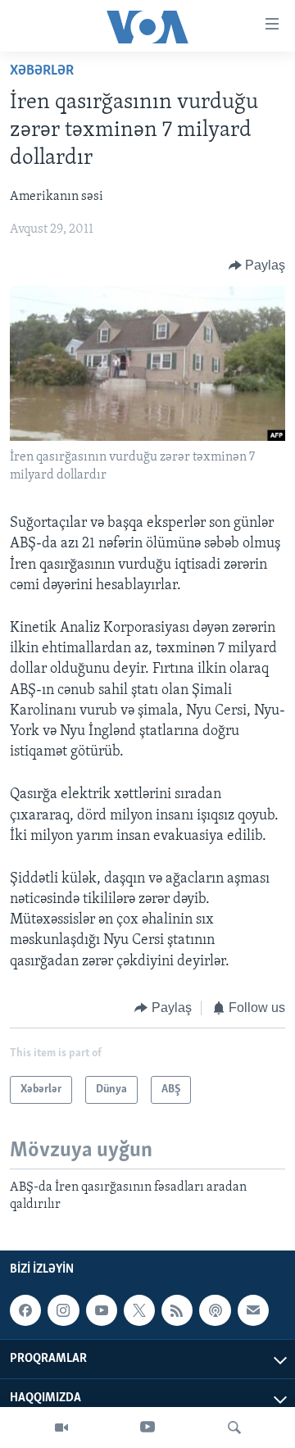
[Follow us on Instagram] (63, 1310)
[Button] (257, 265)
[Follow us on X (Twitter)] (139, 1310)
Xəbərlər (42, 71)
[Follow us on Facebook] (25, 1310)
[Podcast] (214, 1310)
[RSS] (177, 1310)
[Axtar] (234, 1427)
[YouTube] (147, 1427)
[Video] (61, 1427)
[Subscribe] (253, 1310)
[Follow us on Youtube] (101, 1310)
